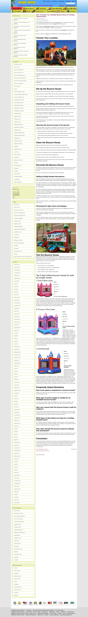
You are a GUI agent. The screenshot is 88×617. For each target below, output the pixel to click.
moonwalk (16, 162)
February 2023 (17, 297)
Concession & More (18, 587)
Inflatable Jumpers (17, 223)
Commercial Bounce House (19, 91)
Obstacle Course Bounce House (20, 35)
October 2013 (16, 360)
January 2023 (16, 300)
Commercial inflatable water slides (20, 94)
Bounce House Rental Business (20, 78)
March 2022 (16, 311)
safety (55, 23)
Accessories (29, 611)
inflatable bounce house (18, 108)
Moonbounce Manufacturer (19, 242)
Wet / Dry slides (36, 611)
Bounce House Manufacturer (19, 212)
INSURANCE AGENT (71, 613)
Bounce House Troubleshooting (20, 43)
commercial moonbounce (19, 97)
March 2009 (16, 499)
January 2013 (16, 385)
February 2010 (17, 475)
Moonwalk (16, 245)
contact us (55, 1)
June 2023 (16, 286)
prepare (47, 33)
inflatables (16, 146)
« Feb (14, 197)
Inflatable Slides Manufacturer (19, 229)
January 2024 (16, 267)
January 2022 (16, 316)
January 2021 (16, 349)
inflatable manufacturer (18, 124)
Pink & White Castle (63, 296)
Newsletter (16, 171)
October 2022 (16, 308)
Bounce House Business (18, 69)
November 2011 (17, 417)
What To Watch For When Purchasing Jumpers (23, 256)
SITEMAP (60, 613)
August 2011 (16, 426)
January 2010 (16, 478)
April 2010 (16, 469)
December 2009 (17, 480)
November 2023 (17, 272)
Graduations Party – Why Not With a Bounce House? (22, 31)
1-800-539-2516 (70, 6)
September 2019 (17, 352)
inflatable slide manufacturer (19, 135)
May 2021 (16, 338)
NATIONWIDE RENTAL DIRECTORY (18, 610)
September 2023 (17, 278)
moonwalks (16, 168)
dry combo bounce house (19, 99)
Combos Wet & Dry (17, 576)
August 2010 (16, 458)
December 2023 (17, 270)
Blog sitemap (16, 204)
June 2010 (16, 464)
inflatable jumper (17, 119)
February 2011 (17, 442)
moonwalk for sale (17, 165)
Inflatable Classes (17, 116)
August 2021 (16, 330)
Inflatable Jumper (17, 221)
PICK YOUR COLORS (59, 610)
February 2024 (17, 264)
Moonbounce (16, 237)
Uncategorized (17, 179)
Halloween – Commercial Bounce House (21, 22)
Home (44, 1)
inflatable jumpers (17, 121)
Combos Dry (16, 573)
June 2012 (16, 398)
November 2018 (17, 357)
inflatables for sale (17, 149)
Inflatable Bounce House (43, 449)
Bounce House (17, 207)
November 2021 (17, 322)
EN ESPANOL (28, 610)
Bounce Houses (17, 570)
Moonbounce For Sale (18, 240)
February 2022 (17, 313)
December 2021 (17, 319)
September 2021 (17, 327)
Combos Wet (52, 611)
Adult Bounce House (18, 64)
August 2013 (16, 365)
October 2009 (16, 486)
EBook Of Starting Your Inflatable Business (43, 610)
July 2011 (16, 428)
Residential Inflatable (18, 176)
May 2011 (16, 434)
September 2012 (17, 390)
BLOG (64, 613)
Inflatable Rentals (17, 130)
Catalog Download (54, 614)
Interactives (16, 584)
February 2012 (17, 409)
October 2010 (16, 453)
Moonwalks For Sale (18, 251)
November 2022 (17, 305)
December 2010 (17, 447)
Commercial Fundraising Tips (19, 215)
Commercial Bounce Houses (17, 611)
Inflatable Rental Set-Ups (19, 127)
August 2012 (16, 393)
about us (49, 1)
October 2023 (16, 275)
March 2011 (16, 439)
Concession (70, 611)
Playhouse (16, 595)
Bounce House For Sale (18, 210)
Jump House (16, 151)
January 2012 (16, 412)
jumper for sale (17, 154)
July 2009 (16, 494)
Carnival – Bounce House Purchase (21, 18)
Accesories (16, 592)
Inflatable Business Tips (66, 614)
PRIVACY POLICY (53, 613)
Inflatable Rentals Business (19, 132)
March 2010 (16, 472)
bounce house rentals (18, 83)
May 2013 (16, 374)
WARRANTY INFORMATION (43, 613)
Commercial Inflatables (18, 218)
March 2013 (16, 379)
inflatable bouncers (17, 113)
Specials (15, 567)
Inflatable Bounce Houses (19, 110)
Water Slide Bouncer (18, 182)
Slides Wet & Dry (17, 578)
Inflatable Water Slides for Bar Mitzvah (21, 51)
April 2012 (16, 404)
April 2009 (16, 497)
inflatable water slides (18, 143)
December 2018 (17, 354)
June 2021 (16, 335)
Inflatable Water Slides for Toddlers (21, 55)
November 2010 (17, 450)
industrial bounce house (18, 105)
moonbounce (16, 157)
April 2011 (16, 437)
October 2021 (16, 324)
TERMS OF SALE (33, 613)
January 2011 (16, 445)
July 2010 (16, 461)
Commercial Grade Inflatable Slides (19, 613)
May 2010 (16, 467)
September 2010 (17, 456)
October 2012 (16, 387)
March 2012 (16, 406)
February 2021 (17, 346)
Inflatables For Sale (17, 232)
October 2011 (16, 420)
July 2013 (16, 368)
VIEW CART (74, 1)
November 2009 (17, 483)
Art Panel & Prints (17, 589)
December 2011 (17, 415)
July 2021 (16, 333)
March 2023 (16, 294)
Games (15, 581)
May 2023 (16, 289)
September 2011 (17, 423)
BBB (16, 601)
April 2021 (16, 341)
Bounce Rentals (17, 86)
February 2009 (17, 502)
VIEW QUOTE (68, 1)
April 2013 (16, 376)
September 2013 (17, 363)
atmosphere (63, 30)
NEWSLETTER (40, 614)
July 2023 (16, 283)
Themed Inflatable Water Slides (20, 39)
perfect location (47, 26)
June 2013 (16, 371)
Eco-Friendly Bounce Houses (19, 47)
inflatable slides (17, 138)
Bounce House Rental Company (20, 80)
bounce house (17, 67)
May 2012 (16, 401)
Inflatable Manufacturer (18, 226)
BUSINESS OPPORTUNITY (31, 614)
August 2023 (16, 281)
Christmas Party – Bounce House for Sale (22, 26)
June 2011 (16, 431)
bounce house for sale (18, 72)
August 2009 (16, 491)
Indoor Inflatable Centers (18, 102)
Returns (46, 614)
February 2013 (17, 382)
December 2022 (17, 302)
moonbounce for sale (18, 160)
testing (52, 26)
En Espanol (61, 1)
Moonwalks (16, 248)
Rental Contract (17, 173)
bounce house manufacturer (19, 75)
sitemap (15, 253)
